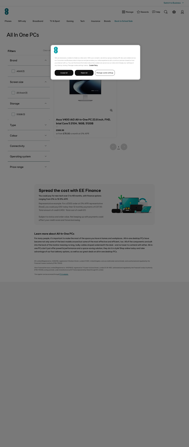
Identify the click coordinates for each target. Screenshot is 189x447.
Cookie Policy (93, 65)
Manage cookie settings (105, 73)
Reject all (84, 73)
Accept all (64, 73)
